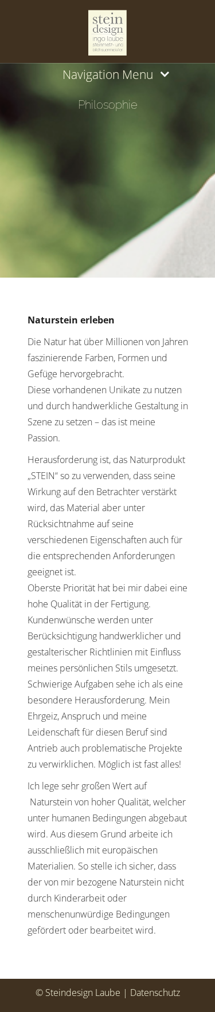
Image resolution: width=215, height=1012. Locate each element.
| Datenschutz (151, 992)
